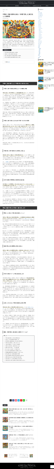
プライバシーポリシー (27, 5)
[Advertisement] (18, 72)
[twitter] (11, 400)
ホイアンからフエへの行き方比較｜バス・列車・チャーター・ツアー (49, 86)
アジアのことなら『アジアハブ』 (27, 3)
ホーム (7, 5)
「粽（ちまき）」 (23, 129)
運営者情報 (17, 5)
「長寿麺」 (7, 161)
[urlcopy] (26, 400)
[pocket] (16, 400)
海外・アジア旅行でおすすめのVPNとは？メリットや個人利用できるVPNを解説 (49, 63)
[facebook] (13, 400)
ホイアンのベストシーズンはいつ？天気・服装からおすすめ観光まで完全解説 (49, 78)
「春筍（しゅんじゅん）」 (29, 218)
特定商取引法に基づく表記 (37, 5)
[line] (24, 400)
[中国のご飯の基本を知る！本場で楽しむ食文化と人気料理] (19, 400)
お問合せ (47, 5)
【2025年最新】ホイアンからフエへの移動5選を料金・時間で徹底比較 (49, 109)
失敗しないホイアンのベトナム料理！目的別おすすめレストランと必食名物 (49, 71)
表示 (9, 61)
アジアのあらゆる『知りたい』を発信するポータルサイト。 (27, 464)
